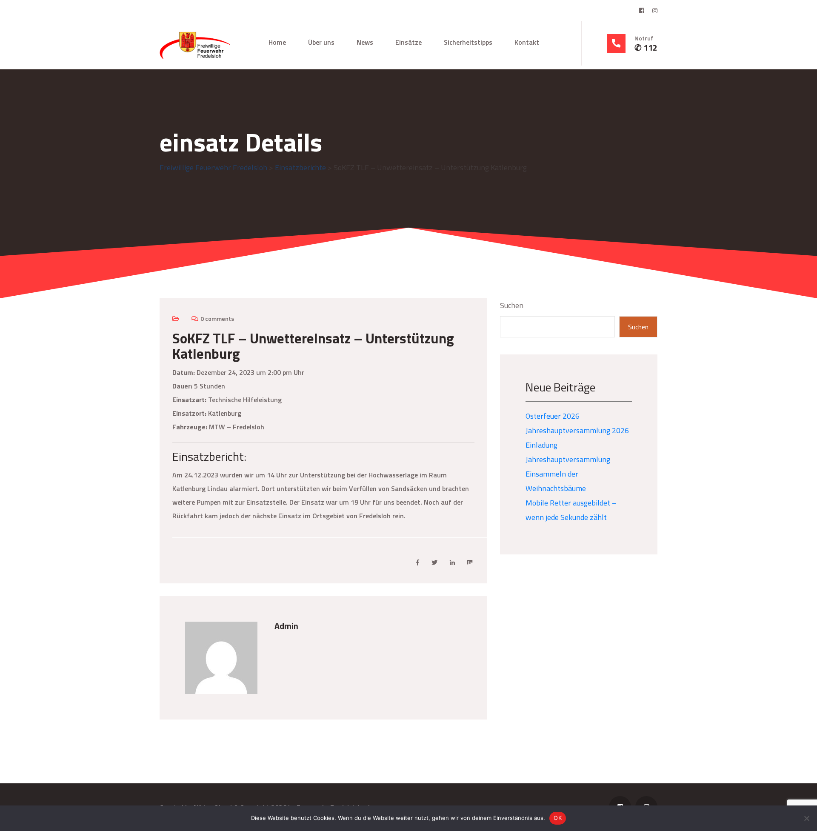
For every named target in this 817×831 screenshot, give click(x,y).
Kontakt (526, 42)
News (365, 42)
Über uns (321, 42)
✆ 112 (645, 48)
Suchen (511, 305)
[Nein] (806, 818)
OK (558, 817)
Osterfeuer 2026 (553, 416)
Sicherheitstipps (468, 42)
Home (277, 42)
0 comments (217, 318)
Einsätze (408, 42)
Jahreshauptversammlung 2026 (577, 430)
